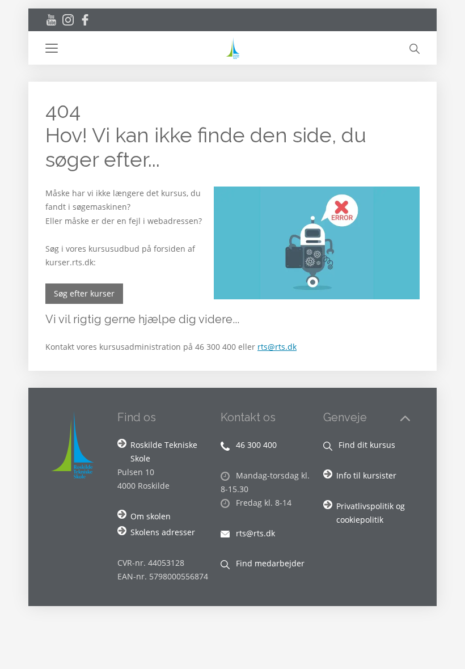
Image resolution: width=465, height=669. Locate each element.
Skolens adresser (162, 532)
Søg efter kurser (84, 293)
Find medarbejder (269, 563)
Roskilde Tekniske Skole (163, 451)
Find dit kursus (365, 444)
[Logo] (232, 48)
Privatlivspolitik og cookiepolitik (370, 513)
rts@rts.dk (277, 346)
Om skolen (150, 516)
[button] (134, 48)
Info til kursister (366, 475)
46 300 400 (255, 444)
